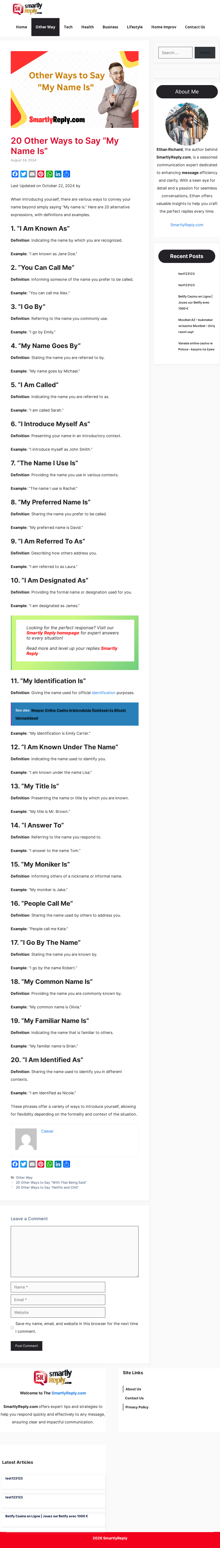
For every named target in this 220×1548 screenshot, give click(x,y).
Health (87, 26)
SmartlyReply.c (184, 225)
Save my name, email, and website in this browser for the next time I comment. (76, 1327)
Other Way (45, 26)
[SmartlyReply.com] (27, 9)
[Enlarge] (203, 108)
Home (21, 26)
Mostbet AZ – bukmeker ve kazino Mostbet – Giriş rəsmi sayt (196, 326)
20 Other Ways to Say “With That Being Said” (51, 1182)
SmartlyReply (115, 1538)
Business (110, 26)
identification (103, 692)
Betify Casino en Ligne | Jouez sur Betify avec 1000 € (195, 302)
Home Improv (163, 26)
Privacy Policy (136, 1407)
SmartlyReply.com (70, 9)
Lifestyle (135, 26)
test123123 (186, 273)
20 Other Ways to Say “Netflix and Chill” (47, 1187)
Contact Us (195, 26)
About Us (133, 1389)
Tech (68, 26)
